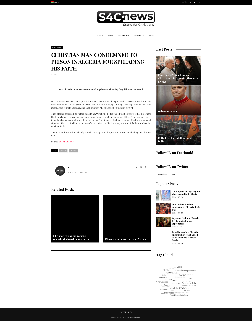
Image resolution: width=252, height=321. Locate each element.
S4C (55, 75)
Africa (63, 151)
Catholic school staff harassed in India (177, 139)
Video (152, 35)
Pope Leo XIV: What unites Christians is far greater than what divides (178, 78)
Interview (123, 35)
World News (57, 47)
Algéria (73, 151)
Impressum (126, 312)
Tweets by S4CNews (165, 174)
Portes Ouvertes (66, 141)
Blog (110, 35)
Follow (185, 2)
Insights (139, 35)
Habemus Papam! (168, 111)
